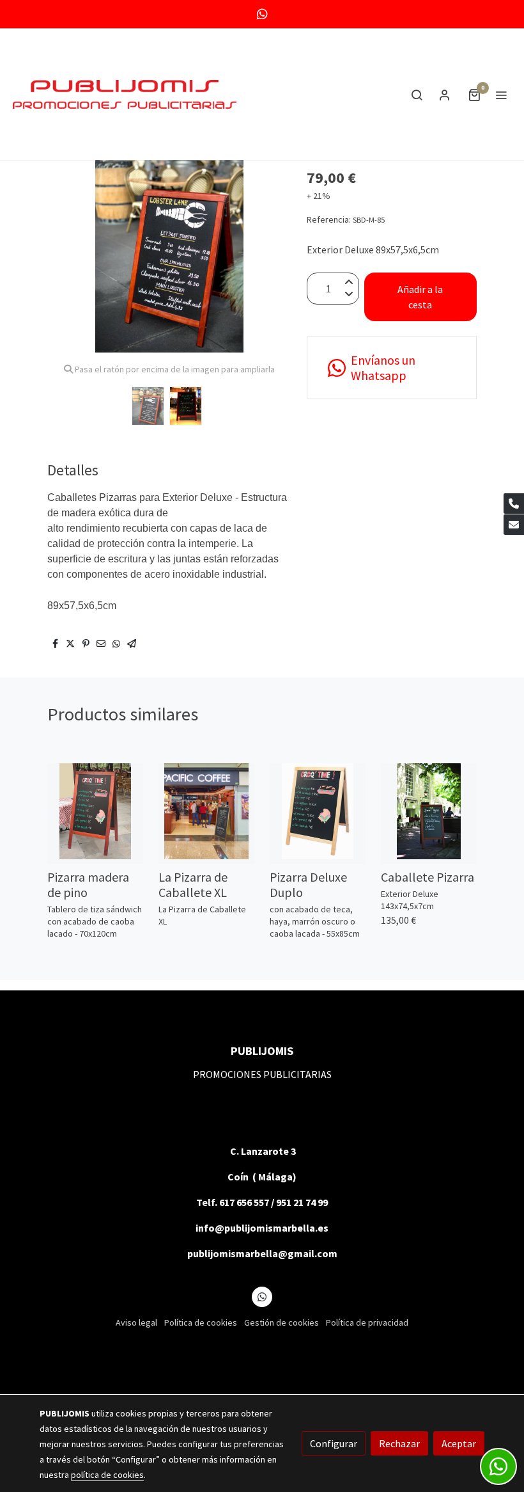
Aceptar (459, 1443)
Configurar (333, 1443)
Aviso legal (136, 1322)
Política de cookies (200, 1322)
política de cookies (107, 1474)
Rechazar (399, 1443)
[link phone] (514, 503)
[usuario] (445, 94)
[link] (124, 94)
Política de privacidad (367, 1322)
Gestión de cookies (281, 1322)
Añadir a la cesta (420, 297)
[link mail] (514, 524)
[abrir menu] (501, 94)
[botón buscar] (416, 94)
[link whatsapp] (262, 13)
